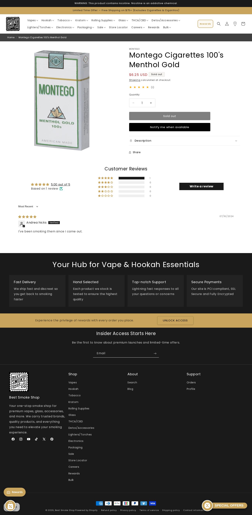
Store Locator (77, 460)
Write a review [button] (201, 186)
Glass (72, 415)
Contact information (195, 510)
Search (132, 382)
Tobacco (74, 395)
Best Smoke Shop (65, 510)
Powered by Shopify (86, 510)
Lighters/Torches (80, 434)
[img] (27, 217)
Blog (130, 389)
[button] (32, 20)
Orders (191, 382)
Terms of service (149, 510)
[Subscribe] (155, 353)
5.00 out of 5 (60, 184)
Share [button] (137, 152)
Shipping (134, 80)
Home (10, 37)
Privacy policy (128, 510)
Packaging (75, 447)
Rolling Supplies (79, 408)
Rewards (74, 473)
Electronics (76, 441)
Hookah (73, 389)
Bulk (71, 480)
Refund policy (109, 510)
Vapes (72, 382)
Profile (191, 389)
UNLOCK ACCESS (175, 320)
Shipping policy (171, 510)
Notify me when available (169, 127)
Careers (73, 467)
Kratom (73, 402)
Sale (71, 454)
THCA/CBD (75, 421)
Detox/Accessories (81, 428)
